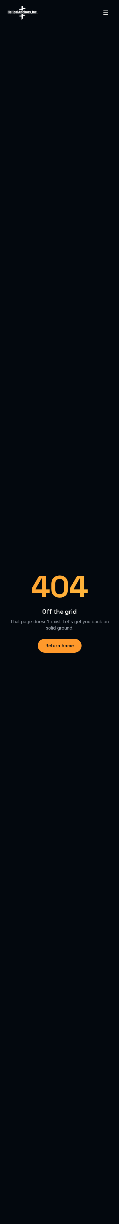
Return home (59, 645)
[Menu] (105, 12)
